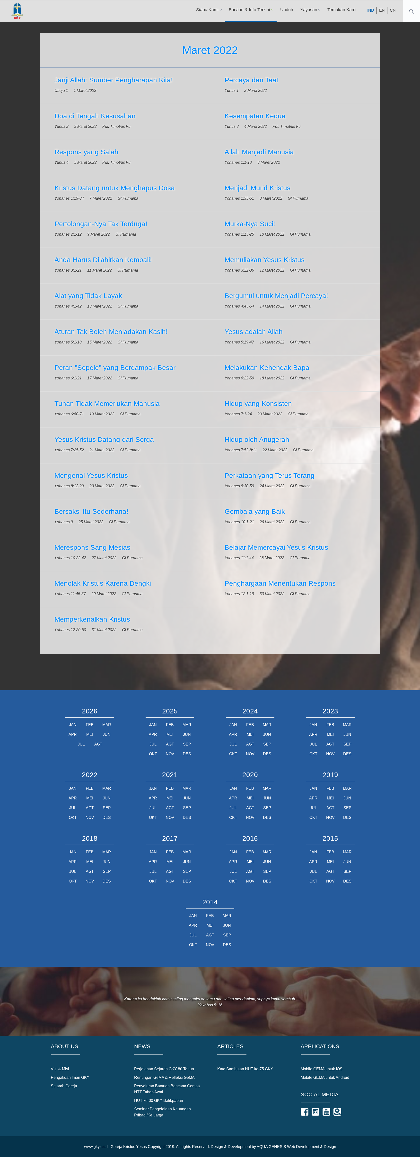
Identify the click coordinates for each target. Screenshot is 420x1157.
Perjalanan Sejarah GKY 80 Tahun (164, 1069)
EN (382, 10)
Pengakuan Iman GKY (70, 1077)
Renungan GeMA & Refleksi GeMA (164, 1077)
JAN (73, 725)
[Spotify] (337, 1112)
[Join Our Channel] (326, 1112)
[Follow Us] (304, 1112)
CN (393, 10)
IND (370, 10)
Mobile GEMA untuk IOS (321, 1069)
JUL (81, 744)
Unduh (286, 9)
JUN (107, 734)
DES (187, 754)
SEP (187, 744)
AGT (98, 744)
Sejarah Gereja (64, 1086)
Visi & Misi (60, 1069)
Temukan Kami (341, 9)
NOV (170, 754)
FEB (90, 725)
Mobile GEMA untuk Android (325, 1077)
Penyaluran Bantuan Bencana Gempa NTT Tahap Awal (167, 1089)
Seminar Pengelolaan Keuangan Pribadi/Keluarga (162, 1112)
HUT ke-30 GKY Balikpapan (158, 1100)
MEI (89, 734)
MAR (106, 725)
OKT (153, 754)
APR (73, 734)
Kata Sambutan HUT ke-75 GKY (245, 1069)
